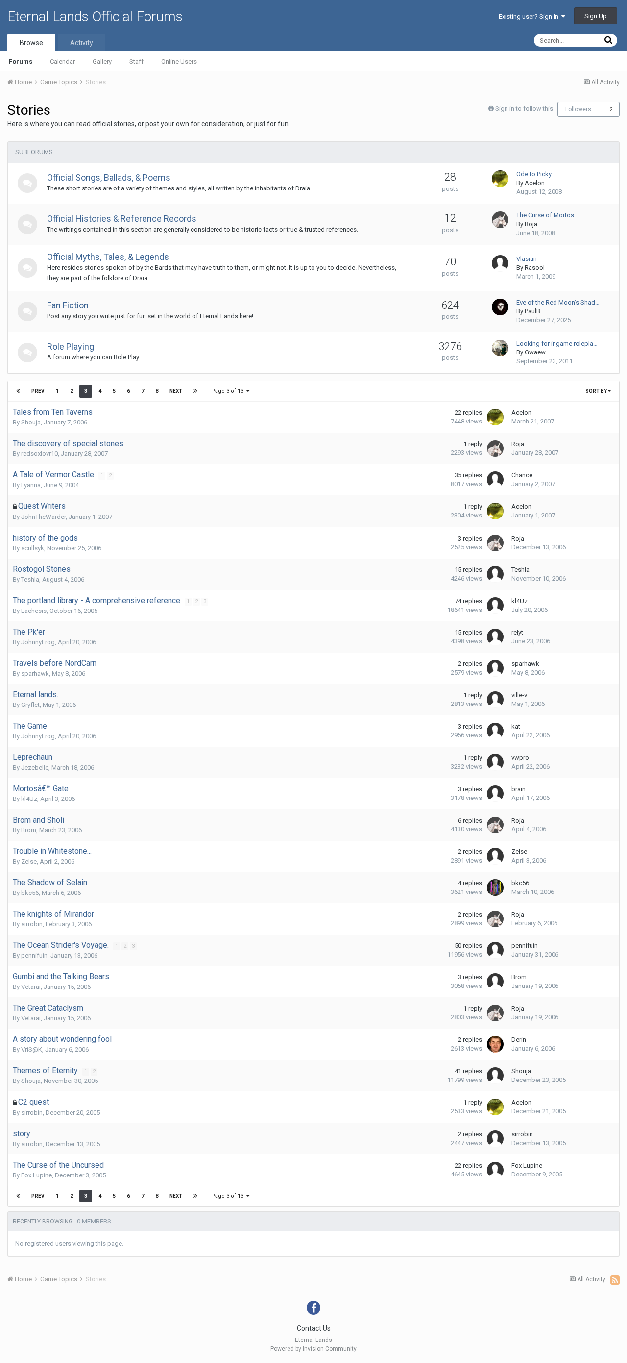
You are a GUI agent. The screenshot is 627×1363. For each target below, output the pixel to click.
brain (518, 789)
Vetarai (31, 986)
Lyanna (31, 485)
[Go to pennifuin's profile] (495, 950)
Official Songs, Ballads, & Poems (108, 177)
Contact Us (314, 1328)
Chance (521, 475)
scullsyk (32, 548)
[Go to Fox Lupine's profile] (495, 1170)
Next (175, 391)
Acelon (535, 183)
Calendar (62, 61)
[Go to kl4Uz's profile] (495, 605)
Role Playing (70, 346)
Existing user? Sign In (530, 16)
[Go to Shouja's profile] (495, 1075)
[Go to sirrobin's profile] (495, 1138)
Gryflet (30, 704)
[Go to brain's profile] (495, 793)
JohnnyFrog (38, 642)
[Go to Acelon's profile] (500, 178)
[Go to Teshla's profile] (495, 574)
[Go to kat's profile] (495, 731)
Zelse (29, 861)
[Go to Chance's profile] (495, 479)
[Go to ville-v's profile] (495, 699)
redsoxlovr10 (39, 453)
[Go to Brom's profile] (495, 981)
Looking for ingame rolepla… (557, 343)
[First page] (18, 391)
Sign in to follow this (524, 108)
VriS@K (31, 1049)
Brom (28, 830)
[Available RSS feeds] (615, 1279)
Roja (531, 224)
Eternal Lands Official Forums (95, 16)
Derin (518, 1039)
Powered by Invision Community (313, 1348)
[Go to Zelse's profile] (495, 856)
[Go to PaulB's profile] (500, 307)
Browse (31, 43)
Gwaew (535, 352)
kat (515, 726)
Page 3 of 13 (228, 391)
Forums (20, 61)
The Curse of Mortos (545, 215)
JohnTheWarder (43, 516)
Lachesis (34, 610)
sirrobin (32, 924)
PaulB (532, 311)
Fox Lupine (36, 1175)
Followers (578, 109)
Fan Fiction (68, 305)
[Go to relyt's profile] (495, 637)
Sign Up (595, 16)
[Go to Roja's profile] (500, 220)
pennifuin (34, 955)
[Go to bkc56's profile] (495, 887)
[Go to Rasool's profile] (500, 263)
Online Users (179, 61)
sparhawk (35, 673)
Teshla (30, 579)
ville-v (519, 695)
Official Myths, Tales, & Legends (108, 257)
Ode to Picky (534, 174)
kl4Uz (519, 601)
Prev (38, 391)
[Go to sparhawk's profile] (495, 668)
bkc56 (30, 892)
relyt (517, 632)
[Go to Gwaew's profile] (500, 348)
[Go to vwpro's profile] (495, 762)
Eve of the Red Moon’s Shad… (558, 302)
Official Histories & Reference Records (121, 218)
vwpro (520, 757)
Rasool (535, 267)
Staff (136, 61)
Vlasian (526, 258)
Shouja (31, 422)
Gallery (102, 61)
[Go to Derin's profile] (495, 1044)
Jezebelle (34, 767)
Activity (81, 43)
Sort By (596, 391)
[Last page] (195, 391)
